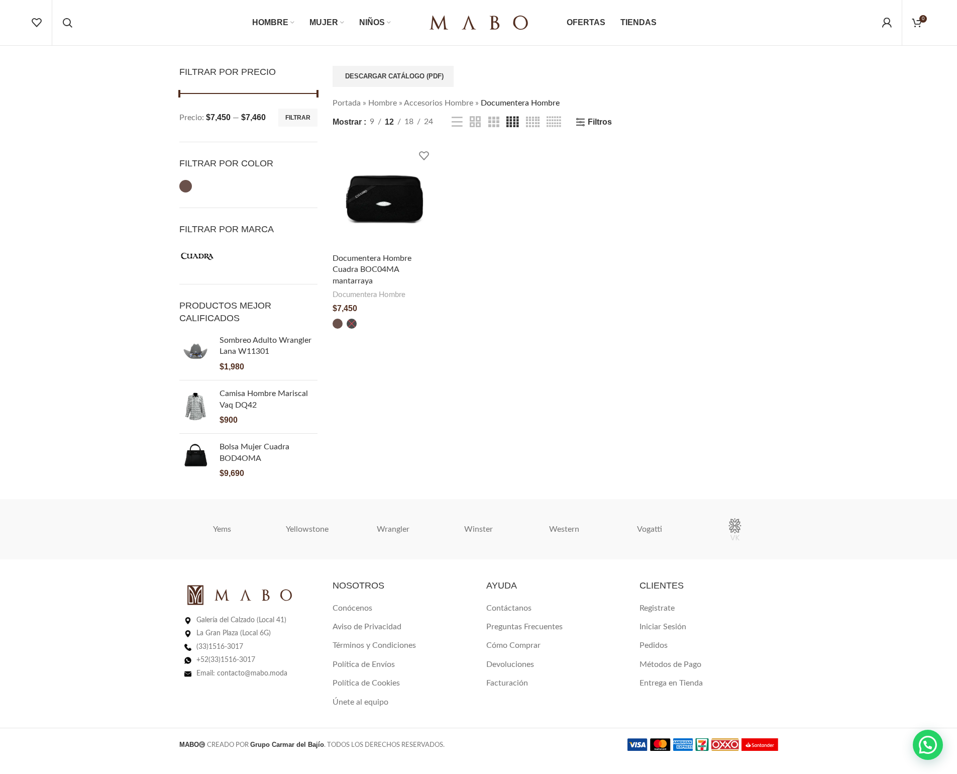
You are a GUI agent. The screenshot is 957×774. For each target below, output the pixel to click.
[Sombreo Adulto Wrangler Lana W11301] (195, 353)
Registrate (657, 608)
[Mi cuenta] (887, 23)
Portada (347, 103)
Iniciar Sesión (663, 627)
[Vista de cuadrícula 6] (554, 122)
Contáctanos (508, 608)
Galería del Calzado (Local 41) (241, 620)
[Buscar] (67, 23)
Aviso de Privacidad (367, 627)
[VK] (735, 529)
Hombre (382, 103)
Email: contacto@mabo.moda (241, 673)
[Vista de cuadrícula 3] (493, 122)
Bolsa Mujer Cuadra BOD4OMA (254, 452)
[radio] (338, 324)
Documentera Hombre (369, 295)
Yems (222, 529)
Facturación (507, 683)
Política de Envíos (364, 664)
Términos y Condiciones (374, 645)
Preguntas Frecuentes (524, 627)
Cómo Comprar (513, 645)
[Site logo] (478, 22)
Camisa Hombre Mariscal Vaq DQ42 (264, 399)
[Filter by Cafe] (185, 186)
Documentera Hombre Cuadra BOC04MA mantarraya (372, 269)
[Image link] (239, 595)
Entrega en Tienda (671, 683)
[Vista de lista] (457, 122)
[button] (928, 745)
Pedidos (654, 645)
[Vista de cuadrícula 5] (533, 122)
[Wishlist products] (37, 23)
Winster (478, 529)
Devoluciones (510, 664)
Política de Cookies (366, 683)
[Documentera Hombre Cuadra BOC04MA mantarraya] (385, 197)
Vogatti (649, 529)
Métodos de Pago (670, 664)
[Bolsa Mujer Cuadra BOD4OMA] (195, 460)
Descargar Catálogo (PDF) (394, 76)
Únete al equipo (360, 702)
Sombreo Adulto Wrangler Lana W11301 (265, 345)
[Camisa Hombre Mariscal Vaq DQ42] (195, 407)
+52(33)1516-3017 (225, 659)
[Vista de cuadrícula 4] (512, 122)
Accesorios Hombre (438, 103)
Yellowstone (307, 529)
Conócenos (352, 608)
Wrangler (393, 529)
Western (564, 529)
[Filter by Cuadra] (197, 256)
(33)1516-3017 (219, 646)
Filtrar (297, 117)
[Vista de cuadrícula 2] (475, 122)
